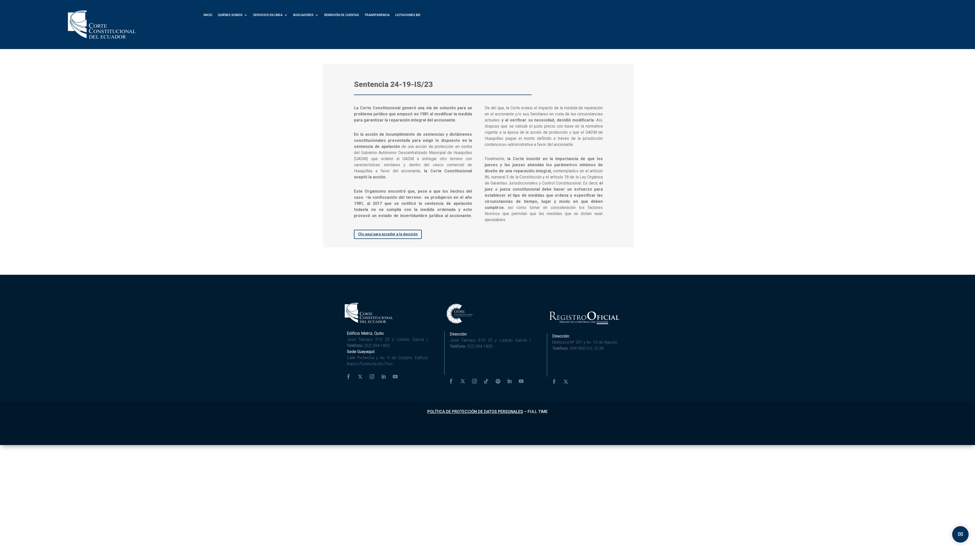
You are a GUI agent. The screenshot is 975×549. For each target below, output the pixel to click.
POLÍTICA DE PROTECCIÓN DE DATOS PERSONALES (475, 411)
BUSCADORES (303, 15)
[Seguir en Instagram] (372, 377)
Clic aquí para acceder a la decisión (388, 234)
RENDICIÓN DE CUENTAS (341, 15)
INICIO (208, 15)
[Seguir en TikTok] (486, 381)
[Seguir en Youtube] (395, 377)
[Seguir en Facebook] (348, 377)
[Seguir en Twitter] (360, 377)
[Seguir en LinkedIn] (383, 377)
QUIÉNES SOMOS (230, 15)
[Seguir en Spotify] (498, 381)
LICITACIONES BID (407, 15)
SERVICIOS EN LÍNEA (268, 15)
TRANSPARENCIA (377, 15)
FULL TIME (538, 411)
